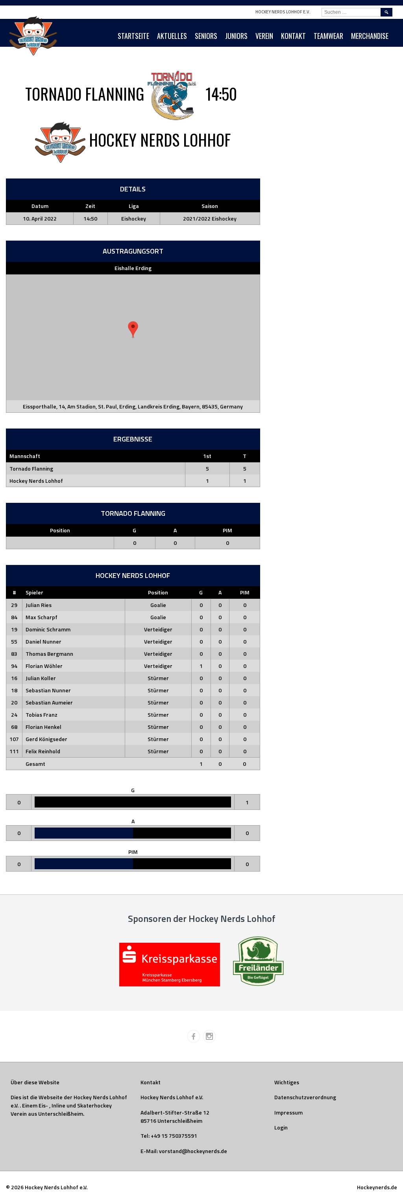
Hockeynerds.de (377, 1187)
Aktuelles (172, 36)
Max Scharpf (41, 617)
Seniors (206, 36)
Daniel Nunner (43, 641)
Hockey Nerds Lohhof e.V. (283, 12)
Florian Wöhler (44, 666)
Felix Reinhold (43, 751)
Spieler (34, 592)
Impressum (288, 1112)
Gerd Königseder (46, 739)
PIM (227, 530)
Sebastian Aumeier (49, 702)
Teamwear (328, 36)
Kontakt (293, 36)
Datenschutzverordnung (305, 1097)
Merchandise (369, 36)
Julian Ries (39, 605)
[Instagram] (209, 1036)
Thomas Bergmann (49, 653)
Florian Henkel (43, 727)
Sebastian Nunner (48, 690)
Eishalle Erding (133, 268)
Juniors (236, 36)
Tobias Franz (41, 714)
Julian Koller (41, 678)
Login (281, 1127)
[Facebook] (194, 1036)
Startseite (133, 36)
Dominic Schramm (48, 629)
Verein (264, 36)
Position (60, 530)
